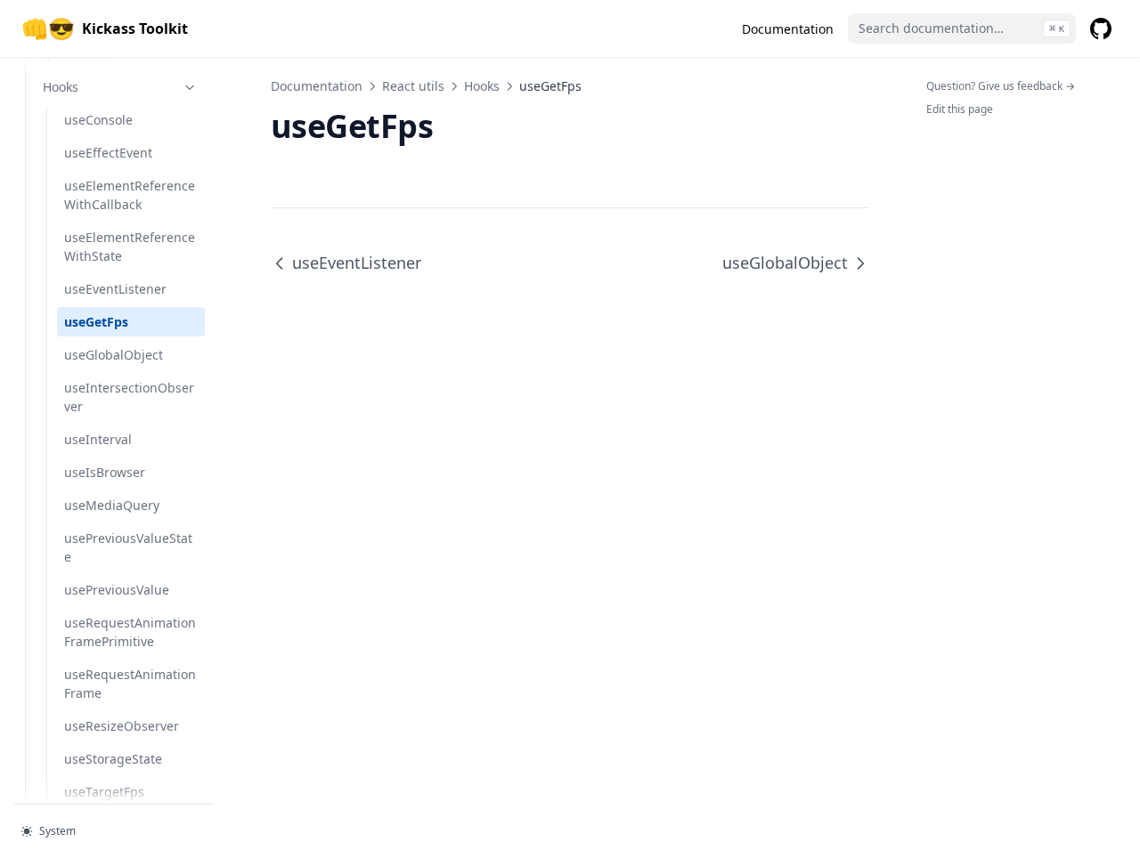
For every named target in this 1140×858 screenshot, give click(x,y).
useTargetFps (104, 791)
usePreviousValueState (128, 547)
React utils (413, 85)
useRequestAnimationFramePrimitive (130, 632)
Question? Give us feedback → (1000, 85)
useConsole (98, 119)
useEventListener (115, 288)
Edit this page (959, 109)
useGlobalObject (113, 354)
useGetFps (96, 321)
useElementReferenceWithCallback (129, 195)
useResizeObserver (121, 725)
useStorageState (113, 758)
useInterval (98, 439)
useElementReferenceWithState (129, 246)
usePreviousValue (116, 589)
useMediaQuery (111, 505)
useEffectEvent (108, 152)
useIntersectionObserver (129, 397)
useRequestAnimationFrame (130, 683)
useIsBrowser (104, 472)
